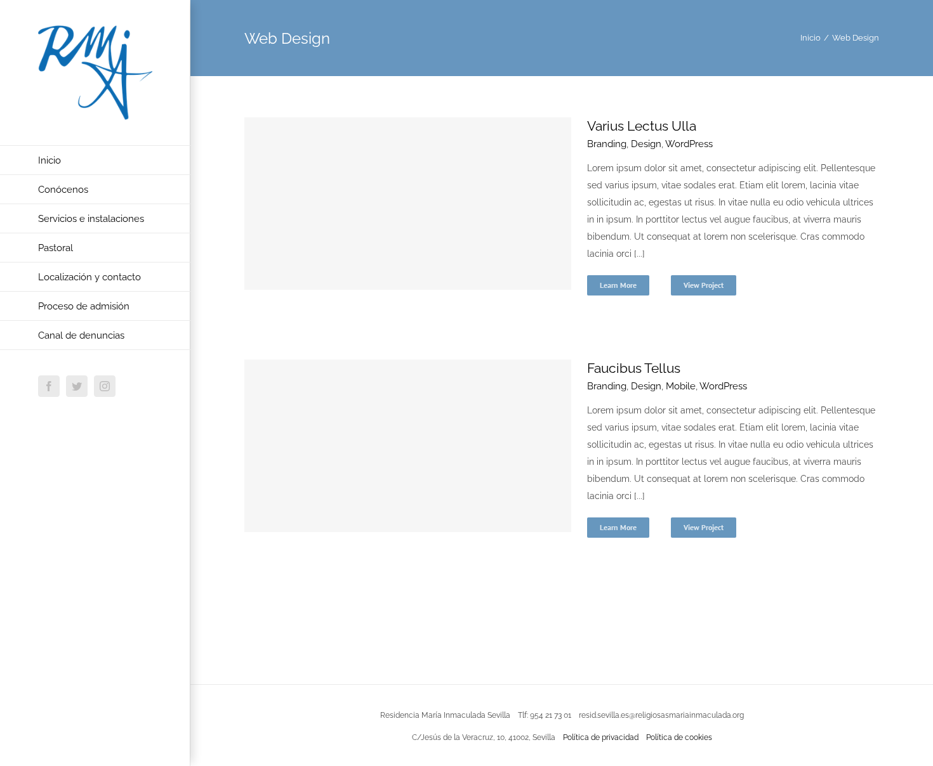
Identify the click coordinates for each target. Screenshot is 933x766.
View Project (704, 285)
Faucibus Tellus (633, 368)
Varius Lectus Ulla (641, 126)
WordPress (689, 144)
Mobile (681, 386)
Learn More (618, 285)
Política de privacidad (601, 737)
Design (646, 144)
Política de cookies (679, 737)
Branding (606, 144)
